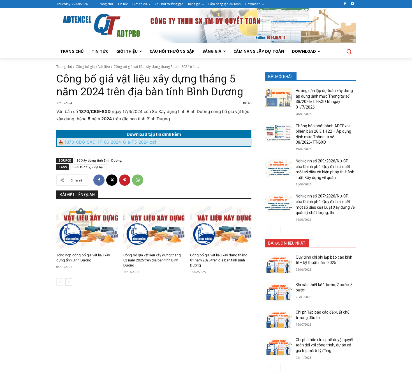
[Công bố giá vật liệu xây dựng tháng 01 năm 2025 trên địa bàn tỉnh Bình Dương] (220, 227)
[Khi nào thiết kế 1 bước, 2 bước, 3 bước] (278, 291)
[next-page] (68, 282)
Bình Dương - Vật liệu (89, 167)
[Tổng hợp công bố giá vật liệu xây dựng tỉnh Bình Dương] (87, 227)
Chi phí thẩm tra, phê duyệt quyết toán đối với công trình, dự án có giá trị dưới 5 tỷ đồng (324, 345)
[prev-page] (59, 282)
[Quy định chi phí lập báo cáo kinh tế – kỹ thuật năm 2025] (278, 264)
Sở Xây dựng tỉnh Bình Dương (99, 160)
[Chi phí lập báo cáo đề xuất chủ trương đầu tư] (278, 319)
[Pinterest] (124, 180)
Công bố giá (85, 66)
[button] (349, 51)
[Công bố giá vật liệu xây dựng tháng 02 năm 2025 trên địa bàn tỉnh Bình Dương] (154, 227)
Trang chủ (64, 66)
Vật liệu (104, 66)
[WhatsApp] (137, 180)
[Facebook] (344, 4)
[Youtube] (352, 4)
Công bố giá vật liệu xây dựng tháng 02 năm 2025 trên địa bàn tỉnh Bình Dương (152, 260)
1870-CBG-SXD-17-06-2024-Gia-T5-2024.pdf (110, 142)
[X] (111, 180)
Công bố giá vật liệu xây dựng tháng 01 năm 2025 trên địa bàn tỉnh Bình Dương (218, 260)
